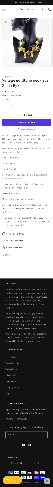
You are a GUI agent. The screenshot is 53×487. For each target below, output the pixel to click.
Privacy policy (11, 375)
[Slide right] (32, 72)
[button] (3, 9)
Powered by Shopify (32, 482)
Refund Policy (11, 381)
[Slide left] (21, 72)
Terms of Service (12, 363)
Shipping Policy (12, 387)
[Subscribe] (44, 435)
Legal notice (10, 357)
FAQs (7, 393)
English (36, 463)
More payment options (26, 129)
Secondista (23, 482)
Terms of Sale (11, 369)
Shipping (5, 95)
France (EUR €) (17, 463)
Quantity (5, 100)
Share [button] (7, 255)
